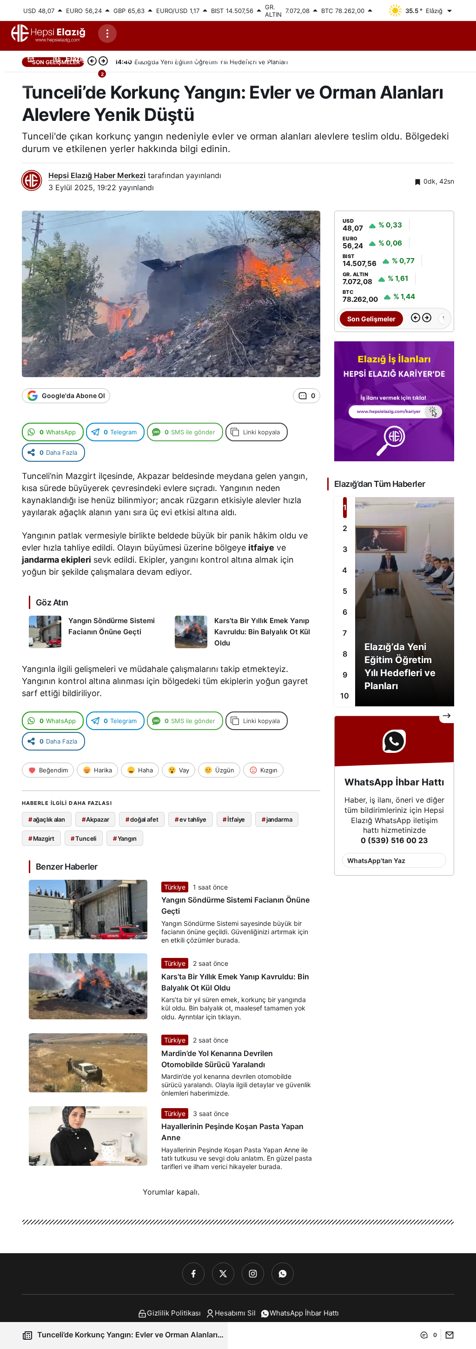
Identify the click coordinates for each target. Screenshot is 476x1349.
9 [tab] (345, 674)
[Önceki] (415, 318)
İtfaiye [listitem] (234, 819)
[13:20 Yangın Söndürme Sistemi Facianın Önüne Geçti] (436, 318)
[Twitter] (223, 1274)
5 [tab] (345, 591)
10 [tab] (344, 695)
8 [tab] (345, 653)
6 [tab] (345, 612)
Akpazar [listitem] (95, 819)
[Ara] (25, 80)
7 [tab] (345, 633)
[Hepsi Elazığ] (49, 33)
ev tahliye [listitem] (190, 819)
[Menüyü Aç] (107, 33)
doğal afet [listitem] (142, 819)
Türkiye (174, 887)
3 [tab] (345, 549)
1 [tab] (345, 507)
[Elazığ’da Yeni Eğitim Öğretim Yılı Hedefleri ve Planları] (394, 601)
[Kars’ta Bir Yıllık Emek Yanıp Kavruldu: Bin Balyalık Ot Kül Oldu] (244, 632)
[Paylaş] (447, 1335)
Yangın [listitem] (125, 838)
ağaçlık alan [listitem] (46, 819)
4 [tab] (344, 570)
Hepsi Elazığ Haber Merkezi (96, 175)
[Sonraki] (426, 318)
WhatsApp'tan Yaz (376, 860)
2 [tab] (345, 528)
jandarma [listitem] (277, 819)
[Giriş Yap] (72, 80)
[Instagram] (253, 1274)
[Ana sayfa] (30, 58)
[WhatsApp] (282, 1274)
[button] (49, 80)
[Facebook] (193, 1274)
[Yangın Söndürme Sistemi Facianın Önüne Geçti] (98, 632)
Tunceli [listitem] (83, 838)
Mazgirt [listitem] (41, 838)
